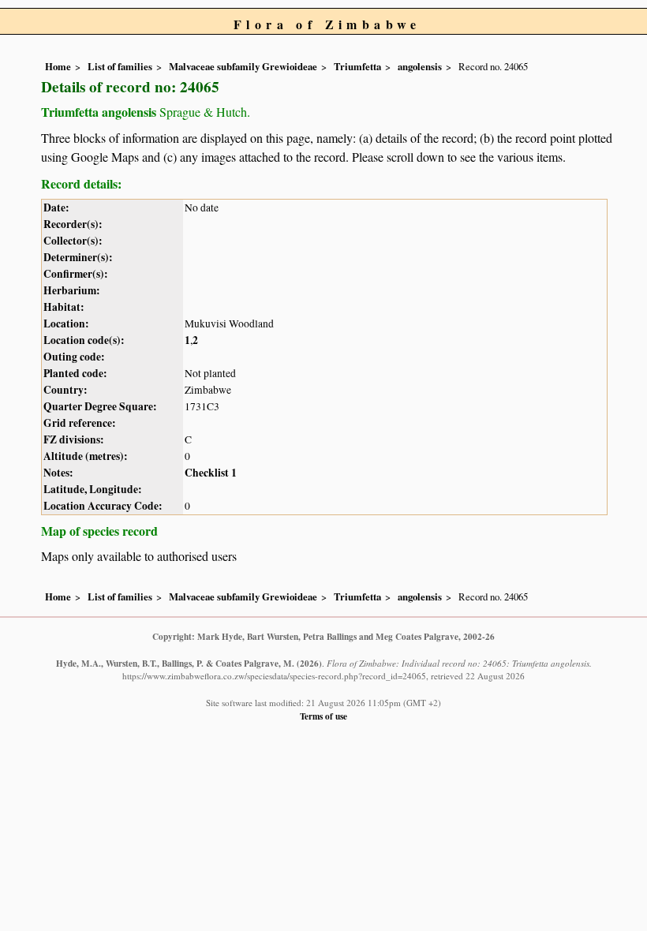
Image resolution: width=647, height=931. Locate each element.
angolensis (420, 66)
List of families (120, 66)
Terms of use (323, 716)
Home (58, 66)
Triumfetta (357, 66)
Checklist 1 (211, 472)
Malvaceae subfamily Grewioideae (243, 66)
